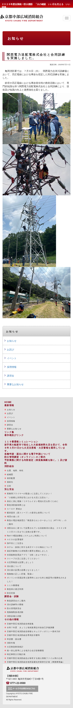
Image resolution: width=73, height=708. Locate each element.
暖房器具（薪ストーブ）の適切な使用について (28, 512)
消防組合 (9, 466)
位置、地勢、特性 (15, 470)
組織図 (10, 474)
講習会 (10, 375)
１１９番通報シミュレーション (21, 441)
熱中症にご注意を (15, 543)
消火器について (14, 566)
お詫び (10, 349)
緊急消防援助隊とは (16, 504)
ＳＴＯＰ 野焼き (14, 508)
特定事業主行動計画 (16, 654)
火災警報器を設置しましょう (20, 562)
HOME (8, 402)
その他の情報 (11, 619)
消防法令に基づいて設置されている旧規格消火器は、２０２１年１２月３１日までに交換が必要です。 (37, 529)
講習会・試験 (11, 596)
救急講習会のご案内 (16, 600)
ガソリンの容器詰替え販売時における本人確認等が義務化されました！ (37, 579)
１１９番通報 (13, 585)
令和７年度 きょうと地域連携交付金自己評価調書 (30, 627)
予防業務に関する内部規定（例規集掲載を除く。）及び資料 (35, 461)
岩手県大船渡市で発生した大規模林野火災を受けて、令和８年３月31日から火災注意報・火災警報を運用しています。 (35, 447)
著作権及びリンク (14, 435)
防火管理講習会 (14, 608)
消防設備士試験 (14, 616)
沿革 (9, 485)
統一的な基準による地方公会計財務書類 (25, 650)
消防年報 (11, 642)
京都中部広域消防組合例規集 (20, 623)
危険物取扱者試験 (15, 612)
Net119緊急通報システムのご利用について (27, 535)
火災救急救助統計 (15, 646)
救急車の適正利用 (15, 589)
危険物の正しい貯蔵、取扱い (20, 573)
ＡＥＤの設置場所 (15, 539)
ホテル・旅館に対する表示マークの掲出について (29, 547)
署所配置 (11, 478)
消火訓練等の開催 (15, 604)
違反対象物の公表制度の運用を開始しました (27, 550)
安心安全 (9, 489)
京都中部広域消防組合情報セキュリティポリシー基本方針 (33, 631)
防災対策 (11, 592)
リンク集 (9, 432)
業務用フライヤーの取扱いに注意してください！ (29, 493)
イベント (11, 358)
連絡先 (10, 481)
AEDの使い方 (13, 516)
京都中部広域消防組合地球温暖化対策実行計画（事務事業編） (36, 661)
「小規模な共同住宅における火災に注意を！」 (28, 497)
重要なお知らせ (15, 384)
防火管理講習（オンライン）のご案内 (24, 456)
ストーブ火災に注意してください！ (23, 558)
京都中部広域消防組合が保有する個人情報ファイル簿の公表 (34, 658)
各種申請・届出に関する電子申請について (27, 453)
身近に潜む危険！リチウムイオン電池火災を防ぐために (32, 501)
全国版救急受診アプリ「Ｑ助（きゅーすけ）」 (28, 554)
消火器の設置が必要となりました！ (23, 569)
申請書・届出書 (14, 639)
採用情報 (11, 367)
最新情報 (9, 405)
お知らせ (11, 340)
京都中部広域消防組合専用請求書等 (23, 635)
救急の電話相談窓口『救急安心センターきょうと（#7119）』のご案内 (37, 522)
